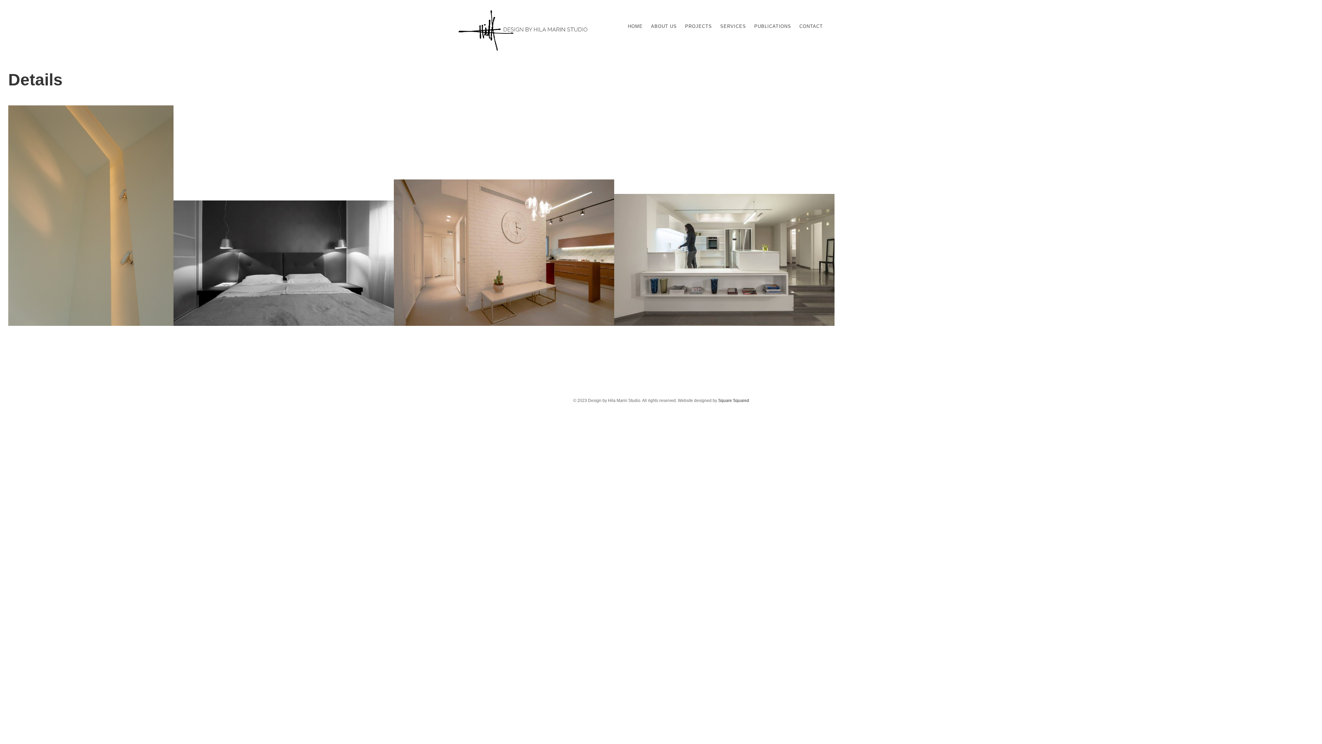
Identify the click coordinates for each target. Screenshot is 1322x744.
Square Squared (733, 400)
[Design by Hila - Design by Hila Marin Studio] (523, 49)
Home (635, 26)
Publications (772, 26)
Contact (811, 26)
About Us (664, 26)
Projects (698, 26)
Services (733, 26)
